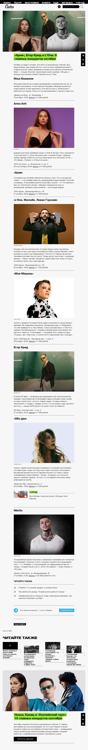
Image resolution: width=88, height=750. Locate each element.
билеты (32, 97)
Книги (46, 3)
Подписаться (67, 610)
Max (83, 64)
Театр (18, 3)
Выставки (32, 3)
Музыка (67, 3)
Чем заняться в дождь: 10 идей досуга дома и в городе (41, 592)
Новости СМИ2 (7, 631)
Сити (9, 6)
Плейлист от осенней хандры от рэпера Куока (38, 588)
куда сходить (20, 624)
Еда (56, 3)
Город (80, 3)
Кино (7, 3)
